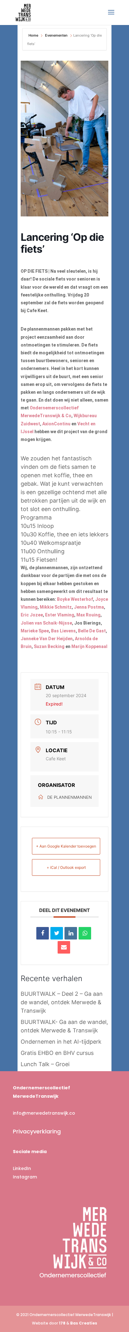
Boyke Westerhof (75, 599)
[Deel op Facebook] (42, 933)
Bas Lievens (63, 630)
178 (62, 1323)
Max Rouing (88, 614)
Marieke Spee (35, 630)
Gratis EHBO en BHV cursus (57, 1053)
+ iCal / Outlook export (66, 867)
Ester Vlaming (59, 614)
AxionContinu (56, 423)
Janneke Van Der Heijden (47, 638)
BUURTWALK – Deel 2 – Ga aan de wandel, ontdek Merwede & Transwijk (62, 1002)
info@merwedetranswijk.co (44, 1113)
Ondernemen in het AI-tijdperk (61, 1041)
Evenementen (56, 35)
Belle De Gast (92, 630)
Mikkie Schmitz (56, 607)
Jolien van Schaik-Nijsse (46, 622)
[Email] (64, 947)
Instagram (25, 1177)
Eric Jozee (32, 614)
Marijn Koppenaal (89, 646)
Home (33, 35)
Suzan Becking (49, 646)
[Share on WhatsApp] (85, 933)
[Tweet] (56, 933)
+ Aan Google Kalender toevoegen (66, 846)
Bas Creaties (83, 1323)
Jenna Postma (89, 607)
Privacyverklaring (37, 1131)
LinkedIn (22, 1168)
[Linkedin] (70, 933)
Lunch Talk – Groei (45, 1064)
